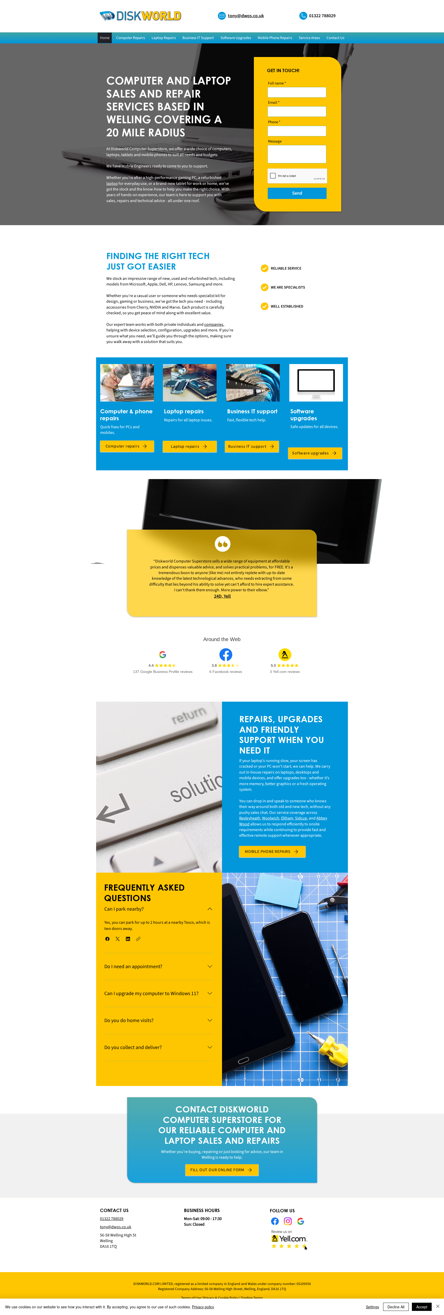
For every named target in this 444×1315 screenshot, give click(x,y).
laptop (112, 183)
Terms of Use (191, 1298)
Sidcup (301, 818)
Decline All (395, 1306)
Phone (273, 122)
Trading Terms (252, 1298)
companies (213, 324)
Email (272, 102)
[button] (309, 38)
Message (275, 141)
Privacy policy (203, 1306)
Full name (276, 83)
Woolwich (270, 818)
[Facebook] (275, 1221)
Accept (421, 1306)
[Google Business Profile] (300, 1221)
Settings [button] (372, 1306)
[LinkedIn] (288, 1221)
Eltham (287, 818)
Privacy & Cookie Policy (221, 1298)
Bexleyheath (249, 818)
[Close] (438, 1307)
